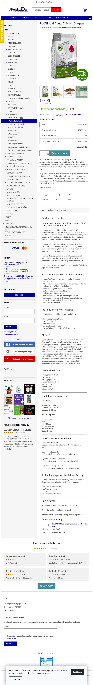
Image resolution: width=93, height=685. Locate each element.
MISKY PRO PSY (13, 179)
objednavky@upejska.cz (17, 603)
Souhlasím (77, 672)
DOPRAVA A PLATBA (44, 2)
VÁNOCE (10, 214)
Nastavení (15, 679)
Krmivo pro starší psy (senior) (19, 150)
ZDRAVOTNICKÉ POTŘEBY (18, 207)
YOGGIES (11, 137)
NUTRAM (12, 104)
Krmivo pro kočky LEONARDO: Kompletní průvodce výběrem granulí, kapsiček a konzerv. (19, 278)
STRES (10, 189)
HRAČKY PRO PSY (14, 173)
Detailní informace (46, 188)
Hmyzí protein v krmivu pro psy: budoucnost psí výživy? (15, 263)
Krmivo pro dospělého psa (18, 147)
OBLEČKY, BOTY (13, 195)
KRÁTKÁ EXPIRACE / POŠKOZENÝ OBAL (18, 228)
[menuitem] (5, 18)
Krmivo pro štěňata (15, 143)
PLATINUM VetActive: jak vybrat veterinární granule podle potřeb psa (17, 270)
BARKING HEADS (15, 49)
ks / (19, 295)
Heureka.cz (50, 653)
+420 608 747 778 (14, 607)
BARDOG (11, 46)
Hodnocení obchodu (46, 543)
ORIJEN (11, 111)
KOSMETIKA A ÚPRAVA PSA (18, 176)
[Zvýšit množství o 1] (48, 152)
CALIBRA (11, 69)
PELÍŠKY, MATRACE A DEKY (18, 182)
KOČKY (8, 217)
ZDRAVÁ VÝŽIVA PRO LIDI (15, 232)
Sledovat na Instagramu (21, 418)
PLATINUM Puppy (16, 117)
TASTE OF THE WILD (16, 127)
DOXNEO (11, 72)
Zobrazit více (46, 586)
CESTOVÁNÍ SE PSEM (16, 166)
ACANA (11, 40)
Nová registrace (10, 331)
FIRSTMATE (13, 79)
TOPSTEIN (12, 131)
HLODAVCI (9, 220)
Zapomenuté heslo (11, 334)
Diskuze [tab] (64, 210)
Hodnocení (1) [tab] (52, 210)
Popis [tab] (43, 210)
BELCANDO (12, 52)
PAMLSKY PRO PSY (15, 156)
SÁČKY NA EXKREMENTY (18, 186)
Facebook (11, 610)
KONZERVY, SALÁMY (15, 153)
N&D (10, 101)
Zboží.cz (41, 653)
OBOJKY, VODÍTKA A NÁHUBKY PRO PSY (20, 200)
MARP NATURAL (14, 95)
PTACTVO (9, 223)
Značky (8, 235)
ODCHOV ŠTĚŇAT (14, 192)
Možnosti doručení (73, 114)
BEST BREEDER (14, 56)
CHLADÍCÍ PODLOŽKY (15, 204)
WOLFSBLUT (13, 134)
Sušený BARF (13, 140)
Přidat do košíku (61, 153)
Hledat (56, 10)
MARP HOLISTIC (14, 88)
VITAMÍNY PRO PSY (15, 160)
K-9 (9, 85)
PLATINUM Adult (15, 121)
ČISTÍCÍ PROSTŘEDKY (16, 169)
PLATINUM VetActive (17, 124)
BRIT (10, 66)
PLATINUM (12, 114)
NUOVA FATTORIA (15, 108)
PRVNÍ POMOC (13, 210)
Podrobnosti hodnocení (71, 27)
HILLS (10, 82)
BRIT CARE (12, 62)
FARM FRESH (13, 75)
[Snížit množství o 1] (48, 154)
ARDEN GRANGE (14, 43)
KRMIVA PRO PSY (14, 33)
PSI (6, 30)
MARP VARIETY (14, 92)
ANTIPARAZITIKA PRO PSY (18, 163)
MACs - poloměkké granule (19, 98)
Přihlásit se (11, 327)
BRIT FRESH (13, 59)
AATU (10, 36)
